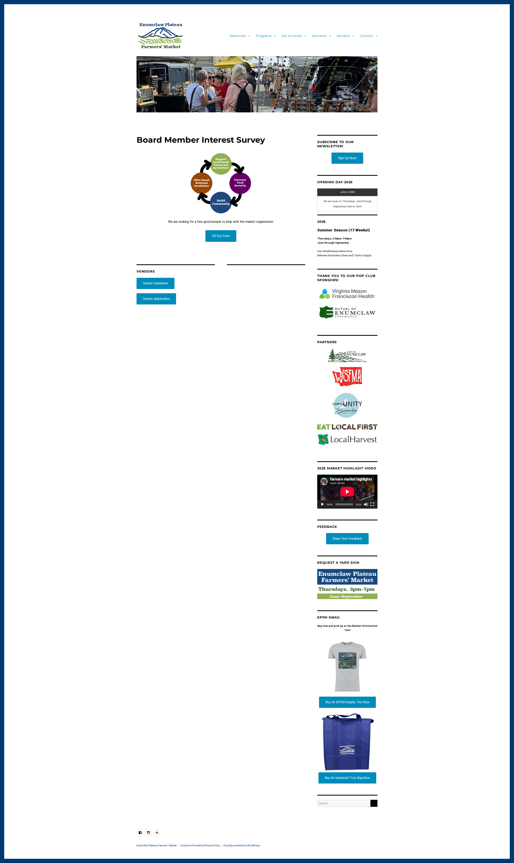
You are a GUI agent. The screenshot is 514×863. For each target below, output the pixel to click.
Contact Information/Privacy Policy (200, 845)
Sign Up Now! (347, 158)
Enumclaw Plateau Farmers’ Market (157, 845)
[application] (347, 492)
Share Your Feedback (347, 538)
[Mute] (366, 504)
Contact (366, 36)
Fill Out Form (221, 236)
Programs (263, 36)
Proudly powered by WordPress (241, 845)
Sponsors (319, 36)
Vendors (343, 36)
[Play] (322, 504)
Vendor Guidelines (155, 283)
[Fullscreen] (372, 504)
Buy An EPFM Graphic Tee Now (347, 702)
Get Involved (291, 36)
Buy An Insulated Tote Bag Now (347, 778)
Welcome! (237, 36)
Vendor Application (156, 299)
